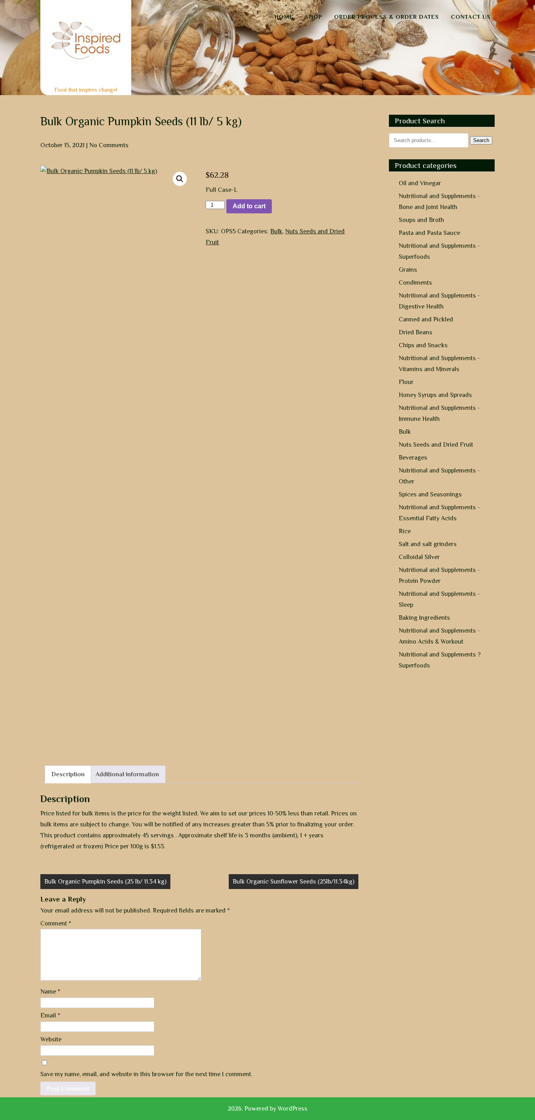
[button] (180, 179)
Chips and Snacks (423, 345)
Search (481, 140)
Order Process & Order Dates (386, 16)
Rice (405, 531)
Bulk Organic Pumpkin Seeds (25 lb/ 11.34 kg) (105, 881)
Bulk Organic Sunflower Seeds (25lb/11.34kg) (293, 881)
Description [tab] (68, 774)
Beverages (413, 457)
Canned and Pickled (426, 319)
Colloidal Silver (419, 557)
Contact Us (471, 16)
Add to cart (249, 206)
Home (284, 16)
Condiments (415, 282)
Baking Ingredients (424, 617)
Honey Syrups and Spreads (435, 395)
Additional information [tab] (127, 774)
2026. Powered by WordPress (267, 1108)
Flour (406, 382)
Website (50, 1039)
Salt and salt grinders (428, 544)
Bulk (276, 231)
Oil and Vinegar (420, 183)
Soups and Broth (421, 220)
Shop (313, 16)
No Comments (108, 145)
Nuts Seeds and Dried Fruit (436, 444)
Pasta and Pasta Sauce (429, 232)
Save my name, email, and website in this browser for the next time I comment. (146, 1074)
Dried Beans (415, 332)
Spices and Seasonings (430, 494)
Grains (408, 269)
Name (50, 991)
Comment (55, 923)
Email (50, 1015)
